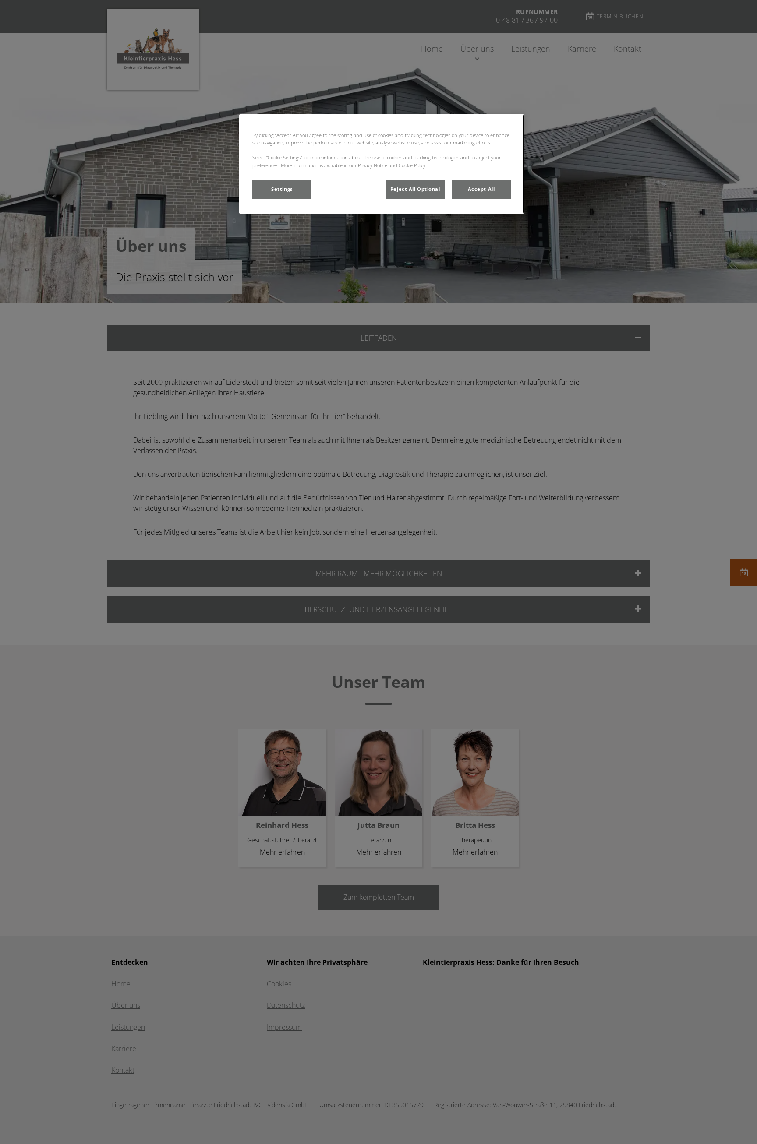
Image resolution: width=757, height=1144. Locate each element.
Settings (282, 189)
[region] (381, 163)
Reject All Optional (415, 189)
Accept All (481, 189)
